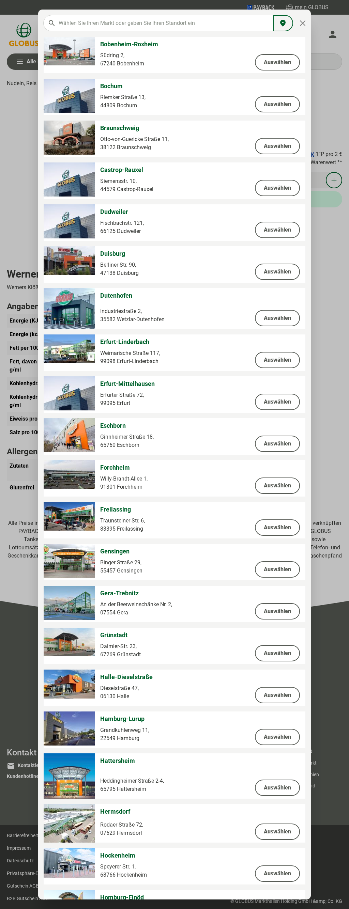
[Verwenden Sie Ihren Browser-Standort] (283, 23)
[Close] (303, 23)
